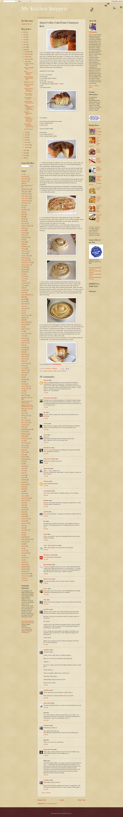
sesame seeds (25, 518)
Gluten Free (24, 342)
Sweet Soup (24, 541)
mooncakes (24, 424)
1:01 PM (46, 463)
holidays (23, 365)
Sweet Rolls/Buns (26, 539)
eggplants (23, 317)
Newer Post (42, 800)
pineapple (23, 466)
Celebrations (24, 246)
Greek (23, 345)
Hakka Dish (24, 356)
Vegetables (24, 566)
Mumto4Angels (48, 564)
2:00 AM (46, 574)
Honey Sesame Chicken (98, 151)
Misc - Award (24, 420)
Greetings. (24, 349)
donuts (23, 306)
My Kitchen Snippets (44, 8)
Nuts (22, 440)
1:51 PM (46, 685)
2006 (24, 158)
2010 (24, 49)
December (27, 51)
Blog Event (24, 223)
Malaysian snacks (26, 408)
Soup (22, 528)
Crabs (22, 287)
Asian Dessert (25, 191)
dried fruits (24, 308)
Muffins (23, 427)
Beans (23, 214)
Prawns (23, 477)
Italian (23, 374)
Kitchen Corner (48, 579)
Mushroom (24, 431)
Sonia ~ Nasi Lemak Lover (51, 545)
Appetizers (24, 181)
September (28, 59)
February (27, 145)
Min (45, 412)
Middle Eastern (25, 415)
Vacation (23, 562)
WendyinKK (47, 468)
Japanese (23, 379)
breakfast (49, 371)
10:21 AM (46, 429)
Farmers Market (25, 322)
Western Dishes (25, 573)
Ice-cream (24, 368)
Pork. (22, 470)
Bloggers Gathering (26, 226)
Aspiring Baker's (25, 200)
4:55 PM (46, 775)
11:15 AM (46, 604)
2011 (24, 47)
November (27, 54)
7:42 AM (46, 407)
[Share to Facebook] (67, 369)
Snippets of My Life (26, 24)
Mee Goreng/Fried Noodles (29, 85)
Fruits (22, 335)
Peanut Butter (25, 459)
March (26, 142)
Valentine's (24, 564)
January (27, 147)
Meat (22, 411)
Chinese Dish (24, 260)
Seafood (23, 516)
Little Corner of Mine (49, 459)
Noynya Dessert (25, 438)
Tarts (22, 544)
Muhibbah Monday (26, 429)
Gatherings (24, 338)
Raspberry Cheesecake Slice (28, 113)
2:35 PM (46, 485)
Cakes (54, 371)
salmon (23, 505)
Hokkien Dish (24, 363)
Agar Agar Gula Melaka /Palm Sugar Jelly (98, 218)
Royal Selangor (25, 498)
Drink (22, 310)
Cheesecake (24, 251)
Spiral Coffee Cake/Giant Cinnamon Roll (28, 125)
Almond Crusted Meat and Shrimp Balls (28, 90)
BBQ (22, 212)
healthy (23, 361)
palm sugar (24, 445)
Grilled (23, 352)
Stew (22, 534)
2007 (24, 155)
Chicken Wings (25, 255)
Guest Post (24, 354)
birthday (23, 219)
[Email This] (61, 369)
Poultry (23, 475)
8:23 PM (46, 529)
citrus (22, 274)
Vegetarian (24, 569)
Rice (22, 491)
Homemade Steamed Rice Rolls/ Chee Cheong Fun (28, 119)
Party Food (24, 452)
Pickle (23, 461)
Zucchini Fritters (28, 129)
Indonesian (24, 372)
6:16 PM (46, 506)
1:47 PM (46, 644)
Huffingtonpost (25, 632)
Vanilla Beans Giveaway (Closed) (98, 160)
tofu (22, 555)
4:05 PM (46, 495)
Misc (22, 418)
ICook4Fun (47, 609)
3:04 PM (46, 755)
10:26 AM (46, 594)
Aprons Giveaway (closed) (98, 169)
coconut (23, 278)
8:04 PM (46, 789)
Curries (23, 292)
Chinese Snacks (25, 265)
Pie (22, 463)
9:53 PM (46, 540)
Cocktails (23, 276)
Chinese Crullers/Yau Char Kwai (98, 199)
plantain (23, 468)
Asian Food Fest (25, 196)
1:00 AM (46, 549)
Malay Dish (24, 395)
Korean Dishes (25, 388)
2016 (24, 34)
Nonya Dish (24, 434)
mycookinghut (48, 491)
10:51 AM (46, 720)
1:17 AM (46, 559)
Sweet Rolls (24, 537)
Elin (45, 521)
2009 (24, 150)
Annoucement (25, 178)
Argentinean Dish (25, 189)
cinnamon (23, 271)
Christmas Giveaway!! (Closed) (98, 131)
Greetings (23, 347)
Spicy (22, 532)
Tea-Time (23, 546)
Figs (22, 326)
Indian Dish (24, 370)
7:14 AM (46, 392)
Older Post (81, 800)
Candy (23, 244)
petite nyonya (47, 703)
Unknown (46, 481)
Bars (22, 207)
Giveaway (24, 340)
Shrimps (23, 521)
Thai (22, 548)
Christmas (24, 269)
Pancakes (24, 447)
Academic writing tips (94, 227)
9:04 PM (46, 734)
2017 (24, 32)
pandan (23, 450)
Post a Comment (46, 792)
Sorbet (23, 525)
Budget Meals (25, 237)
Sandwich (23, 509)
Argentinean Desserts (27, 185)
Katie (45, 599)
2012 (24, 44)
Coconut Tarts (98, 188)
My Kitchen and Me (49, 555)
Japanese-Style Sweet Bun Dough (98, 208)
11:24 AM (46, 453)
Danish (23, 297)
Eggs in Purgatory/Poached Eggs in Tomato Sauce (29, 107)
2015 (24, 37)
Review (23, 489)
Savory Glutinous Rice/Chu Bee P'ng (28, 78)
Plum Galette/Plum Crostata (28, 73)
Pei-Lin (46, 588)
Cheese (23, 248)
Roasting (23, 493)
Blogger (69, 813)
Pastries (64, 371)
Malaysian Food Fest (26, 397)
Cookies (23, 285)
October (27, 56)
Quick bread (24, 484)
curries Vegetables (26, 294)
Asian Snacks (25, 198)
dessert (59, 371)
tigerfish (46, 511)
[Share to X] (65, 369)
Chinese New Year (26, 262)
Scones (23, 514)
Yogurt (23, 578)
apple (22, 183)
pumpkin (23, 482)
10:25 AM (46, 442)
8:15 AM (46, 418)
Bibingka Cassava (29, 82)
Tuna (22, 560)
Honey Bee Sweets (49, 398)
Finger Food (24, 329)
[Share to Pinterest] (68, 369)
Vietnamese (24, 571)
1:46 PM (46, 476)
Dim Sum (23, 301)
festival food (24, 324)
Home (62, 800)
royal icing (24, 495)
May (26, 137)
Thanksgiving (24, 553)
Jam (22, 377)
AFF (22, 174)
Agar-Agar (24, 176)
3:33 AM (46, 744)
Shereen (46, 380)
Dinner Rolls (24, 303)
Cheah (45, 534)
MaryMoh (46, 500)
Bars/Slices (24, 210)
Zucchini (23, 580)
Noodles (23, 436)
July (26, 132)
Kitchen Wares (25, 386)
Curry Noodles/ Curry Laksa (28, 94)
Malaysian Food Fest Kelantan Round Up (26, 405)
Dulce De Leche (25, 315)
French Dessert (25, 333)
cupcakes (23, 290)
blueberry (23, 228)
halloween (24, 358)
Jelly (22, 381)
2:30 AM (46, 583)
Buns (22, 239)
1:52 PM (46, 698)
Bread (45, 371)
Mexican (23, 413)
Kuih (22, 390)
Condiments (24, 283)
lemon (23, 393)
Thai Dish (23, 550)
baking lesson (25, 203)
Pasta (22, 454)
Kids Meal (24, 384)
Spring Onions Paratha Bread (28, 102)
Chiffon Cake (24, 258)
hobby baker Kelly (49, 749)
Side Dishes (24, 523)
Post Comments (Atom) (51, 803)
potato (23, 473)
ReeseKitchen (47, 447)
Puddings (23, 479)
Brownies (23, 235)
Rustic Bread (24, 500)
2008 (24, 153)
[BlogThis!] (63, 369)
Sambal (23, 507)
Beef (22, 216)
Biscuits (23, 221)
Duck (22, 313)
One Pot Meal (25, 443)
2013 (24, 42)
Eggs (22, 319)
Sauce (23, 511)
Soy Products (25, 530)
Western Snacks (25, 576)
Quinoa (23, 486)
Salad (22, 502)
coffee (23, 281)
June (26, 135)
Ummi (45, 435)
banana (23, 205)
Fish (22, 331)
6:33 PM (46, 516)
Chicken (23, 253)
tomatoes (23, 557)
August (27, 61)
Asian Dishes (24, 193)
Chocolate (24, 267)
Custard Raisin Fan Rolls (28, 98)
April (26, 140)
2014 (24, 39)
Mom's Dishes (25, 422)
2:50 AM (46, 707)
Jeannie (46, 423)
